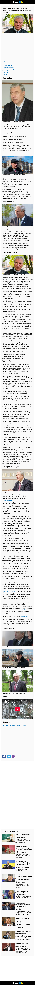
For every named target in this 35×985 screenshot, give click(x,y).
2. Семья (5, 63)
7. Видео (5, 72)
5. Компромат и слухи (8, 69)
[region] (17, 47)
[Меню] (2, 2)
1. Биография (6, 62)
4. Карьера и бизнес (8, 67)
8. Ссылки (5, 74)
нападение (16, 570)
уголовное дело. (7, 500)
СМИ (23, 610)
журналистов (25, 616)
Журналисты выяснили (9, 591)
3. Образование (7, 65)
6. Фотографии (6, 70)
